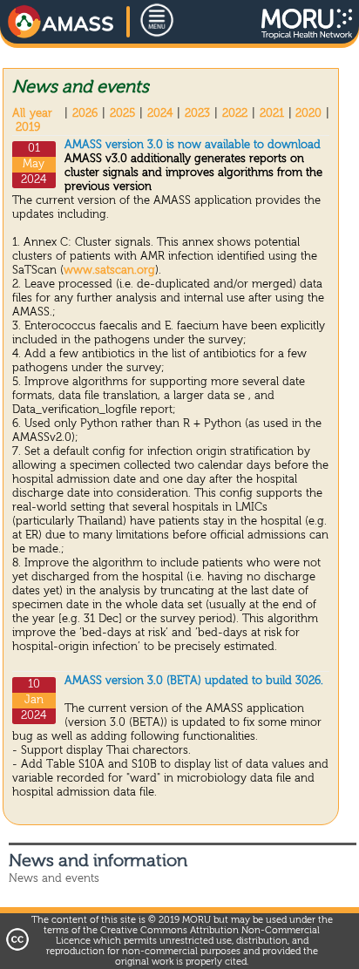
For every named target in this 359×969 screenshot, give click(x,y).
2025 (122, 113)
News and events (54, 878)
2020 (308, 113)
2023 (197, 113)
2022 (234, 113)
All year (32, 113)
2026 (85, 113)
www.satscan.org (109, 270)
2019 (28, 127)
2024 (160, 113)
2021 (272, 113)
